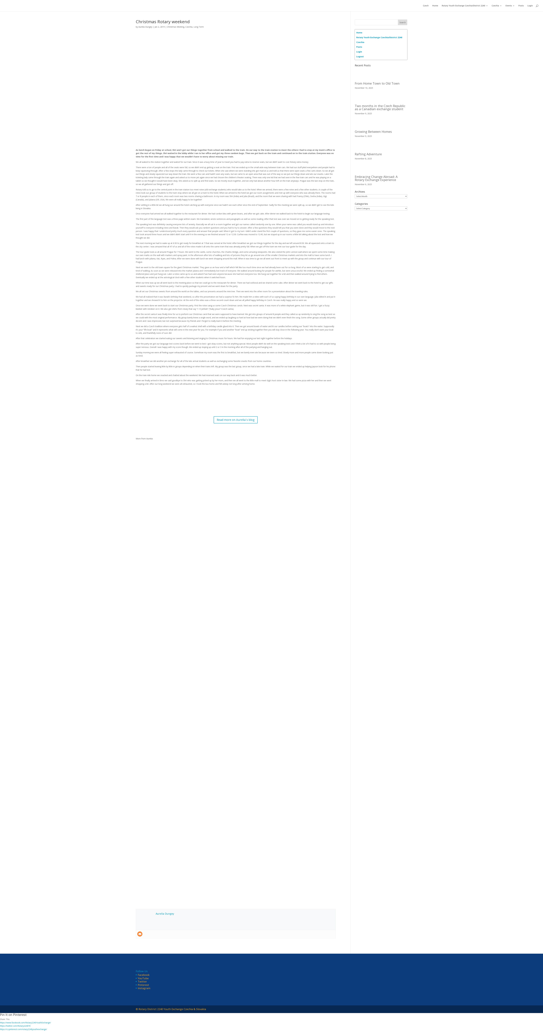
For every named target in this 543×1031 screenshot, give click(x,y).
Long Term (199, 26)
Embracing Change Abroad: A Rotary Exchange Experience (376, 178)
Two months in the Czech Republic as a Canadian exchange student (380, 107)
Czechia (495, 6)
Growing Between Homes (373, 131)
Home (435, 6)
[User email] (139, 934)
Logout (360, 56)
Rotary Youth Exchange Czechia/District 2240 (463, 6)
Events (509, 6)
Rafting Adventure (368, 154)
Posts (521, 6)
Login (530, 6)
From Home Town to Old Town (377, 83)
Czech (426, 6)
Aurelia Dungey (145, 26)
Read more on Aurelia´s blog (236, 420)
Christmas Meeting (175, 26)
